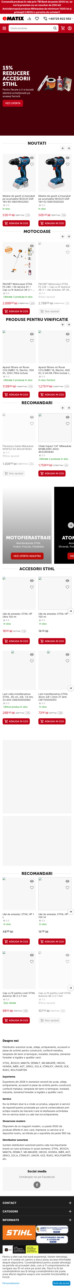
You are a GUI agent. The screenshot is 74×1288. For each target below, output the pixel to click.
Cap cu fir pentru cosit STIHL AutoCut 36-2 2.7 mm (19, 994)
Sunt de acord (61, 1283)
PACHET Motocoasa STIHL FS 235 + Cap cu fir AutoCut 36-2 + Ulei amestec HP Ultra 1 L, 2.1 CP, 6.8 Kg (54, 286)
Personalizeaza (10, 1283)
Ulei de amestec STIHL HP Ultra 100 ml (17, 615)
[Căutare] (55, 28)
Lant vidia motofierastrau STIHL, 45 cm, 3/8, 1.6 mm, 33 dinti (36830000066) (18, 696)
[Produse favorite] (37, 18)
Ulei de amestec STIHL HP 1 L (18, 916)
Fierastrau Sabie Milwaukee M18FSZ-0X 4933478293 (18, 447)
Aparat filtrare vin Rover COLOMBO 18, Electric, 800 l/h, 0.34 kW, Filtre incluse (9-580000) (54, 370)
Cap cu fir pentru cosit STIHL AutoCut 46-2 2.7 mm (54, 994)
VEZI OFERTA (12, 103)
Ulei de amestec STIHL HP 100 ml (53, 615)
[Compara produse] (29, 18)
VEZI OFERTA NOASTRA (27, 555)
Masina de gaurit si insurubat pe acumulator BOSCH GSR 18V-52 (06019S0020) (54, 198)
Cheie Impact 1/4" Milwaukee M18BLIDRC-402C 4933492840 (54, 449)
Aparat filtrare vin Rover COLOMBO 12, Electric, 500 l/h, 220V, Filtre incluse (18, 370)
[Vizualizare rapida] (32, 158)
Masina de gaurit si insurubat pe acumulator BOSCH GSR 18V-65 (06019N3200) (19, 198)
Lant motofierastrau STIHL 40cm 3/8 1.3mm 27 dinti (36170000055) (53, 696)
